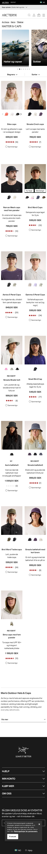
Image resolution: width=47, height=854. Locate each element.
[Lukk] (39, 824)
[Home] (9, 15)
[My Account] (34, 15)
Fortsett (12, 836)
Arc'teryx (5, 22)
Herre (13, 22)
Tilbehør (20, 22)
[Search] (29, 15)
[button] (41, 2)
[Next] (20, 114)
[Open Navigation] (43, 15)
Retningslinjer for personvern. (26, 831)
